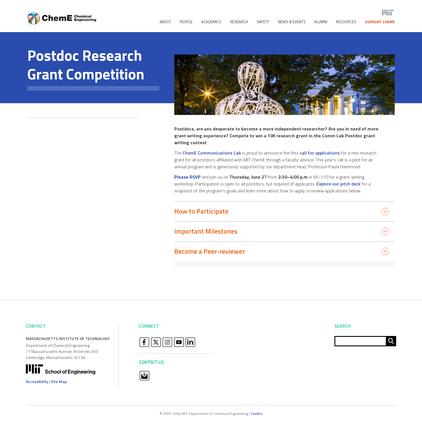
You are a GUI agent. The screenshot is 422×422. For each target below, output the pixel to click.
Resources (346, 22)
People (186, 22)
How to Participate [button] (201, 211)
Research (239, 22)
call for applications (320, 152)
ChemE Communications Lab (212, 152)
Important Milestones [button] (205, 231)
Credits (256, 413)
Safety (263, 22)
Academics (211, 22)
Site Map (59, 381)
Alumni (320, 22)
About (165, 22)
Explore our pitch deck (338, 183)
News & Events (292, 22)
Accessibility (37, 381)
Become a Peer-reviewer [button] (209, 251)
